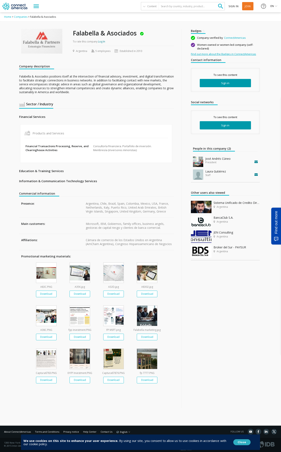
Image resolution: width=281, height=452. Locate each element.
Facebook (258, 431)
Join (248, 6)
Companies (20, 17)
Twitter (274, 431)
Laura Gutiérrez (215, 171)
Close (242, 442)
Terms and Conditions (47, 431)
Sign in (225, 83)
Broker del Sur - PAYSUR (230, 247)
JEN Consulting (223, 232)
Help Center (89, 431)
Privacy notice (71, 431)
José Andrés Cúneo (218, 159)
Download (46, 294)
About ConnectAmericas (17, 431)
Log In (101, 41)
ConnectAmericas (235, 38)
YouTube (250, 431)
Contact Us (106, 431)
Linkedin (266, 431)
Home (7, 17)
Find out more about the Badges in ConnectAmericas (223, 54)
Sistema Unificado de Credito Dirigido (237, 203)
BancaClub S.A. (223, 218)
